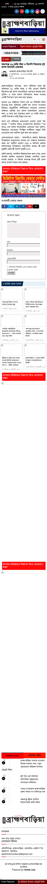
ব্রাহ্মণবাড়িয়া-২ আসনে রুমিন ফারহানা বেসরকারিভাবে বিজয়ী (35, 360)
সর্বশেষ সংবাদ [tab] (12, 755)
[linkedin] (32, 11)
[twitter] (37, 11)
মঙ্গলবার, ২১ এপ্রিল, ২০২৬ (11, 340)
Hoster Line (29, 869)
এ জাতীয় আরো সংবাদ (12, 283)
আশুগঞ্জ (16, 59)
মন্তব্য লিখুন (12, 221)
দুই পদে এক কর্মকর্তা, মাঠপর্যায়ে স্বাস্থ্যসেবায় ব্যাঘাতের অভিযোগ (29, 779)
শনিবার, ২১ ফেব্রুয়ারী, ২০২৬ (11, 369)
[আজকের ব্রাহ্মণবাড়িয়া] (23, 22)
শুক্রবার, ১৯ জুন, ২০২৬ (9, 308)
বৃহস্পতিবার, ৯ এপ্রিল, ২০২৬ (35, 340)
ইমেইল (10, 250)
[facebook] (16, 11)
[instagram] (27, 11)
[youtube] (22, 11)
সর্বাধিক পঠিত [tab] (34, 755)
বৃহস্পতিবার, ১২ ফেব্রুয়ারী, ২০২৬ (36, 367)
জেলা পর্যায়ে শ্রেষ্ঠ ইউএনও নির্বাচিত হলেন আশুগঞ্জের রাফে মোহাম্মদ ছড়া (34, 304)
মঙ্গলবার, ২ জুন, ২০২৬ (33, 311)
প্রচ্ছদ (7, 59)
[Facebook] (4, 206)
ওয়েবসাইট (11, 258)
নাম (8, 242)
